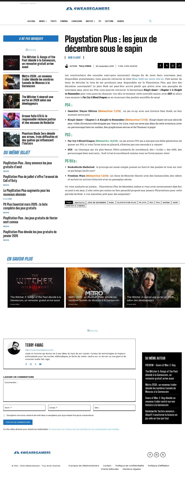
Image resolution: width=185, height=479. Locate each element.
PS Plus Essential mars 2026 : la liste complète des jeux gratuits (25, 206)
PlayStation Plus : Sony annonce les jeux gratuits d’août (27, 165)
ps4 (158, 203)
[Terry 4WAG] (67, 66)
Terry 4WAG (85, 66)
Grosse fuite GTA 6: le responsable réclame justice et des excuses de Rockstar (39, 119)
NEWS (6, 171)
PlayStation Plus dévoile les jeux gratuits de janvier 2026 (30, 234)
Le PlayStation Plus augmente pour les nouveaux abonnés (26, 192)
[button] (150, 21)
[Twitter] (166, 65)
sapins (166, 203)
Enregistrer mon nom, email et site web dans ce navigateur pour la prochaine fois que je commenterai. (50, 415)
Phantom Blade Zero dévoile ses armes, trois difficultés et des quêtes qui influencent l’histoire (40, 138)
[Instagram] (31, 364)
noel (111, 203)
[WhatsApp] (173, 65)
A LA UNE (7, 199)
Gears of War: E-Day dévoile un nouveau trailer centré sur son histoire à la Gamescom (160, 401)
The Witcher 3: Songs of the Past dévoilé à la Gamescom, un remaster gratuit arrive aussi (39, 62)
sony (175, 203)
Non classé (74, 57)
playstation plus (126, 203)
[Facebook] (160, 65)
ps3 (151, 203)
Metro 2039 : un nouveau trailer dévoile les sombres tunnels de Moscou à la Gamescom (37, 81)
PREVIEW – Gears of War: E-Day (160, 365)
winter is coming (75, 206)
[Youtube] (40, 364)
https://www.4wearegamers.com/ (39, 350)
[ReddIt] (179, 65)
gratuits (80, 203)
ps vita (143, 203)
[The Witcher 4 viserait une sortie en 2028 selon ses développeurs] (11, 101)
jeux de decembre (96, 203)
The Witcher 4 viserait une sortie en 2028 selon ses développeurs (37, 100)
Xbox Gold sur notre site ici (148, 78)
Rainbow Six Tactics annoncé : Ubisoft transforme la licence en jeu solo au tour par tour (161, 415)
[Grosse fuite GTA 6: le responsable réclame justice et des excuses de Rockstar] (11, 120)
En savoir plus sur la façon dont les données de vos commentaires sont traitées (84, 429)
